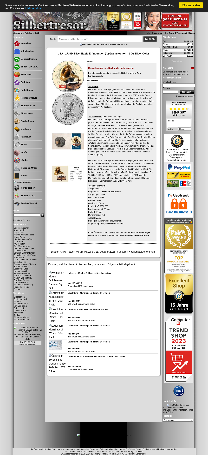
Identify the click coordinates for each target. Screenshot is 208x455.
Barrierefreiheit (20, 299)
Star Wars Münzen (22, 246)
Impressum (18, 313)
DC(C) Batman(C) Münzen (25, 260)
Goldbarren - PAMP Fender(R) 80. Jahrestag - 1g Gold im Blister (27, 336)
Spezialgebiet (23, 182)
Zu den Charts (177, 61)
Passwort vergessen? (185, 96)
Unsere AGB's (20, 310)
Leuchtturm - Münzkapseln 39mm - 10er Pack (89, 309)
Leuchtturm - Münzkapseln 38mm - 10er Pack (89, 293)
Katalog (28, 33)
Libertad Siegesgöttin (23, 239)
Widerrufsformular (21, 319)
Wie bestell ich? (21, 304)
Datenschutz (19, 308)
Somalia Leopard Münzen (25, 255)
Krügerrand (19, 230)
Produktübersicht (29, 203)
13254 (37, 33)
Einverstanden (191, 5)
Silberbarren (26, 113)
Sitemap (17, 289)
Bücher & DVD (27, 195)
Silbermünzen (27, 105)
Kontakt (17, 315)
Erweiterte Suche (21, 280)
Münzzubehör (27, 188)
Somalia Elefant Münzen (24, 253)
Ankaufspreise (19, 262)
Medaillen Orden (28, 168)
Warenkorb (181, 33)
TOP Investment (21, 282)
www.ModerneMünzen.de (137, 235)
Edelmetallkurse (21, 269)
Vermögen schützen (22, 273)
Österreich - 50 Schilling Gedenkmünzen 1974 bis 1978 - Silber (96, 356)
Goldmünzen (27, 121)
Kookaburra (19, 241)
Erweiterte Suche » (21, 220)
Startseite (17, 33)
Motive (23, 175)
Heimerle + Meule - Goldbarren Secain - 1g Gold (89, 273)
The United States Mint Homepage (178, 410)
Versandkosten (20, 306)
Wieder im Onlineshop (23, 285)
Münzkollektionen (21, 228)
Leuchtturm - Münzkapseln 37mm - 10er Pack (89, 326)
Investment (157, 33)
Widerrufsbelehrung (22, 317)
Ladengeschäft (20, 271)
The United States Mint (110, 192)
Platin (23, 144)
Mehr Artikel (168, 412)
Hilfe (148, 33)
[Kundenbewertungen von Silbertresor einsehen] (179, 130)
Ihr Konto (170, 33)
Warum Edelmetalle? (23, 278)
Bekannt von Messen (23, 266)
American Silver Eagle (139, 232)
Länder (24, 160)
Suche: (53, 39)
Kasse (192, 33)
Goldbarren (26, 129)
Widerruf (17, 301)
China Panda (19, 237)
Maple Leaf (19, 232)
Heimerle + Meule (21, 287)
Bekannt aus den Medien (25, 264)
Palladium (25, 137)
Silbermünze (106, 125)
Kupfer (23, 152)
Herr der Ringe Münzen (24, 248)
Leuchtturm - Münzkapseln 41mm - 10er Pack (89, 342)
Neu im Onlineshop (22, 276)
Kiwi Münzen (19, 244)
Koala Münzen (20, 251)
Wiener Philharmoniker (24, 235)
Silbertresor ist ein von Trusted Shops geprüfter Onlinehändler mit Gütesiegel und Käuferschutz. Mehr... (177, 154)
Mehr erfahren (33, 8)
